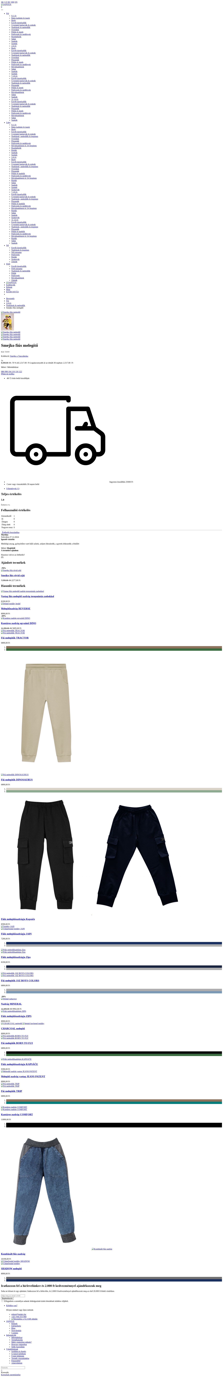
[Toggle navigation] (2, 9)
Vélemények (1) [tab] (12, 488)
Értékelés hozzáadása (10, 532)
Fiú (7, 13)
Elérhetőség (16, 1326)
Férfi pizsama (16, 269)
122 (20, 371)
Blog (8, 289)
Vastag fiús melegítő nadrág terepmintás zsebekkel (27, 596)
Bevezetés (10, 298)
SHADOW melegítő (11, 1268)
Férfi (8, 264)
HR (12, 2)
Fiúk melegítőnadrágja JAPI (16, 933)
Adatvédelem (16, 1363)
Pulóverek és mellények (21, 34)
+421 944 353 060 (18, 1317)
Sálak (13, 39)
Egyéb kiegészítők (18, 23)
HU (9, 2)
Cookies (14, 1333)
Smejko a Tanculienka (19, 356)
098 (6, 371)
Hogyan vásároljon (19, 1344)
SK (2, 2)
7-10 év (14, 76)
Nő (7, 245)
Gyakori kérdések (18, 1354)
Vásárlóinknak (12, 1349)
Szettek (14, 44)
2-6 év (14, 46)
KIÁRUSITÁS (12, 292)
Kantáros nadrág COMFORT (17, 1114)
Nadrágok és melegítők (20, 27)
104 (10, 371)
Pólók (13, 273)
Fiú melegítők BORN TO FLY (17, 1043)
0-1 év (14, 16)
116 (17, 371)
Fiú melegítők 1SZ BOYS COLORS (20, 980)
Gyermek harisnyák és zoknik (23, 25)
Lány (8, 122)
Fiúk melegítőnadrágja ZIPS (16, 1016)
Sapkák (14, 41)
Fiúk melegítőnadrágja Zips (16, 957)
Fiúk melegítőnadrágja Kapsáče (18, 919)
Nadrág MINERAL (11, 1004)
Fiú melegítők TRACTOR (15, 637)
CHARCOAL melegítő (13, 1028)
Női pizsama (16, 252)
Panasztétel (15, 1361)
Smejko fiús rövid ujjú (13, 575)
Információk (11, 1335)
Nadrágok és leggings (20, 250)
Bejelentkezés (7, 1298)
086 (3, 371)
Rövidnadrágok (17, 67)
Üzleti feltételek (17, 1356)
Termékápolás (17, 1340)
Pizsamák (15, 60)
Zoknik (14, 262)
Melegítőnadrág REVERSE (15, 608)
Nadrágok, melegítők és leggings (24, 136)
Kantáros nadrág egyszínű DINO (18, 623)
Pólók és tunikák (18, 173)
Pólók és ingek (17, 32)
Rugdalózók (16, 37)
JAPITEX (10, 1321)
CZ (5, 2)
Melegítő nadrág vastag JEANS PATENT (23, 1076)
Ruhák (14, 150)
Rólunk (9, 287)
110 (13, 371)
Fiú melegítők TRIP (11, 1091)
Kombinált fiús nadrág (13, 1254)
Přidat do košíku (7, 374)
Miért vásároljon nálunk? (21, 1342)
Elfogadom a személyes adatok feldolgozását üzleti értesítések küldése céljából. (36, 1301)
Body (13, 20)
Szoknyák (15, 190)
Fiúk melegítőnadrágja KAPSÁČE (19, 1064)
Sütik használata (18, 1347)
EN (16, 2)
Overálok (15, 30)
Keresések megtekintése (11, 1375)
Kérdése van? (11, 1305)
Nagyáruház (16, 1330)
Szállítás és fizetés (18, 1351)
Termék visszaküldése (20, 1358)
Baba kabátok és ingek (20, 18)
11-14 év (14, 99)
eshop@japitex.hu (18, 1314)
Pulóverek (15, 255)
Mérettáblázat (16, 1337)
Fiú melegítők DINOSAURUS (17, 779)
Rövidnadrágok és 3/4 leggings (24, 146)
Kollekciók (10, 285)
